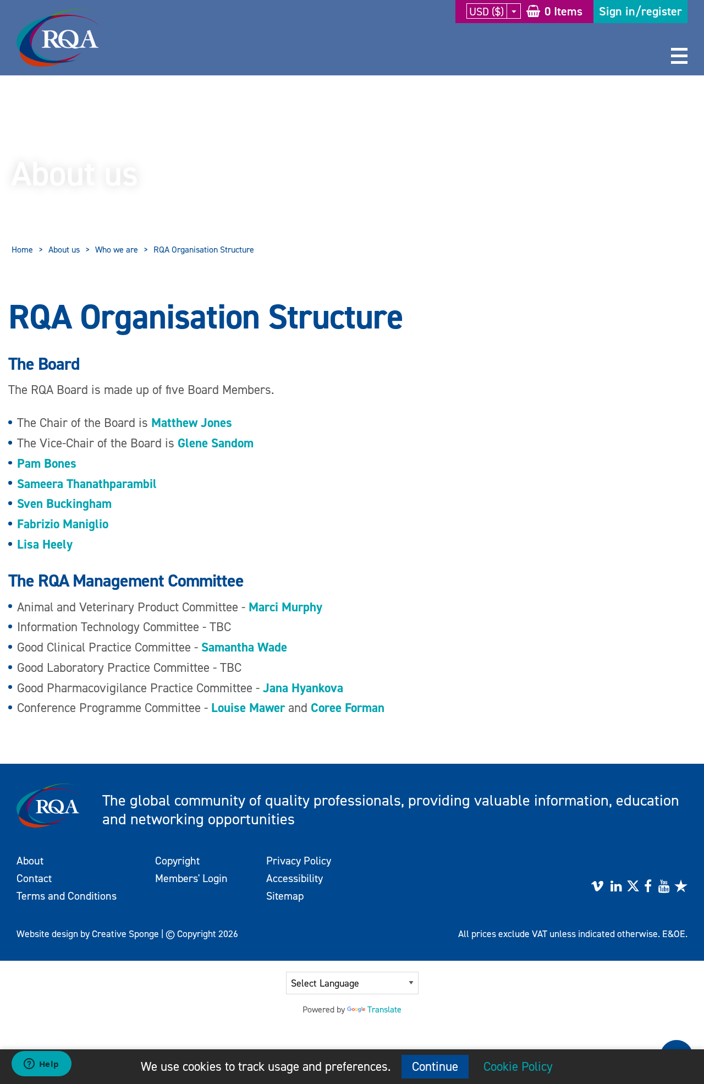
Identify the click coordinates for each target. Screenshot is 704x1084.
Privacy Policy (298, 860)
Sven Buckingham (64, 503)
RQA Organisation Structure (203, 249)
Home (22, 249)
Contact (34, 878)
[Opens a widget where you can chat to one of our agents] (41, 1064)
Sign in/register (640, 11)
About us (64, 249)
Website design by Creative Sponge (87, 933)
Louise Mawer (248, 707)
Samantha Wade (244, 647)
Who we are (116, 249)
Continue (435, 1066)
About (29, 860)
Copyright (177, 860)
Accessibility (294, 878)
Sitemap (285, 896)
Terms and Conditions (66, 896)
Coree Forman (347, 707)
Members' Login (191, 878)
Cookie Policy (518, 1066)
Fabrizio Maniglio (62, 524)
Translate (384, 1009)
